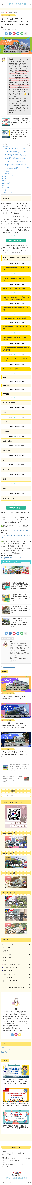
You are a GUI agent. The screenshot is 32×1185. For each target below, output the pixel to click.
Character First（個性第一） (13, 168)
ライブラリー (6, 187)
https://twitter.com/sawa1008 (18, 530)
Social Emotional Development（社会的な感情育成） (17, 165)
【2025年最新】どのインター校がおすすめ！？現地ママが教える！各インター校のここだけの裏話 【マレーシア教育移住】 (16, 1081)
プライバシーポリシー (7, 1049)
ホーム (3, 1047)
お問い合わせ (5, 1052)
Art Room (5, 178)
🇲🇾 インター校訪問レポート (9, 667)
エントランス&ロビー (8, 175)
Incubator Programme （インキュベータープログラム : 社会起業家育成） (17, 156)
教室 (4, 176)
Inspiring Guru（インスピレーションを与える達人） (18, 162)
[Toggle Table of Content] (27, 144)
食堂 (5, 191)
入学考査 (7, 173)
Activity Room (7, 182)
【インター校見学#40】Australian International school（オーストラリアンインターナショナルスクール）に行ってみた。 (15, 725)
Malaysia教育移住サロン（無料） (11, 558)
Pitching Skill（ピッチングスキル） (14, 154)
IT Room (5, 180)
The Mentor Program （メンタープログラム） (16, 151)
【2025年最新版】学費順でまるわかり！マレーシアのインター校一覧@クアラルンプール (16, 1128)
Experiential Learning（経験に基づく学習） (16, 158)
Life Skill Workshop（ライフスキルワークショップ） (18, 167)
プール (5, 185)
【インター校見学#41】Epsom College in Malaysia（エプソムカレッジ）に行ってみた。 (14, 754)
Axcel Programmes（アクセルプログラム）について (16, 149)
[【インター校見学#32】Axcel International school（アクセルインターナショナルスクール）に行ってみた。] (17, 33)
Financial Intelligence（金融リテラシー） (15, 152)
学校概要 (5, 146)
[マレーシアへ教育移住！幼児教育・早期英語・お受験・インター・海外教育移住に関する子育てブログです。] (16, 4)
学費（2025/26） (8, 192)
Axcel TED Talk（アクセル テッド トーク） (16, 161)
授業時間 (7, 171)
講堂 (5, 189)
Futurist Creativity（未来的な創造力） (15, 160)
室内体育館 (6, 183)
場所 (6, 170)
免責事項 (3, 1051)
